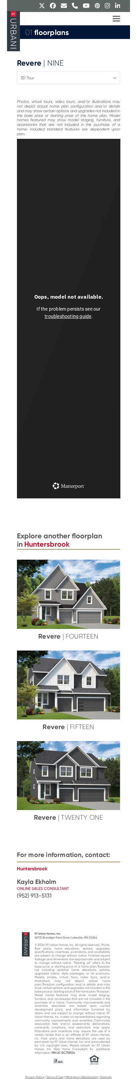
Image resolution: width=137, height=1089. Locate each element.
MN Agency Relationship (81, 1077)
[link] (68, 896)
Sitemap (106, 1077)
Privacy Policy (34, 1077)
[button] (116, 19)
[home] (26, 944)
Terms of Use (54, 1077)
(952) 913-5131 (34, 895)
